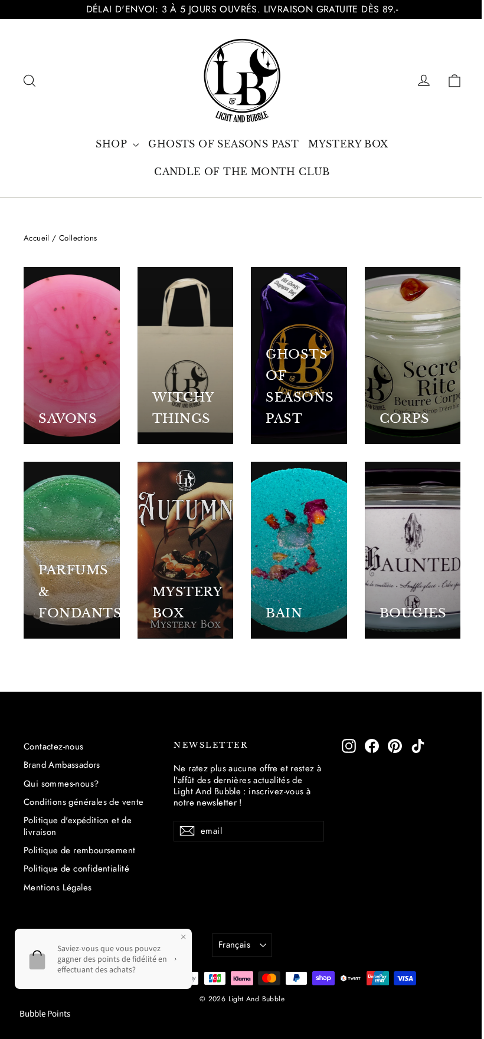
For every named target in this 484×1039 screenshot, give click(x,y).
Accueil (37, 238)
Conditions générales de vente (84, 801)
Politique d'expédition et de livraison (78, 826)
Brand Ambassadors (62, 764)
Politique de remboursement (79, 850)
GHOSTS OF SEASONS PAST (223, 144)
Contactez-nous (54, 746)
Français (234, 944)
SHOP (113, 144)
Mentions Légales (57, 887)
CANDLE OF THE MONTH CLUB (242, 171)
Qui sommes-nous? (61, 783)
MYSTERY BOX (348, 144)
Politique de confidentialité (76, 868)
